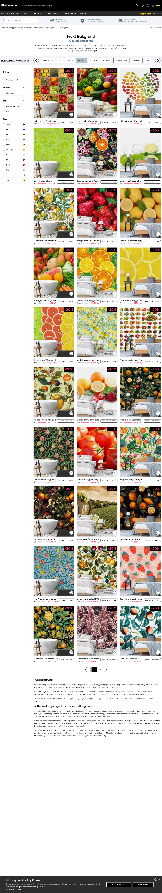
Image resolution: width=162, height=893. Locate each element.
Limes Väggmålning (43, 181)
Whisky (136, 60)
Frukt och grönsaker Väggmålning (136, 360)
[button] (54, 889)
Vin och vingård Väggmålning (90, 539)
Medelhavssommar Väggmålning (92, 360)
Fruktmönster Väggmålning (46, 479)
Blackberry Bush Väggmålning (91, 659)
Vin (147, 60)
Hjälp (83, 14)
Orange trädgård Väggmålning (91, 181)
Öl (60, 60)
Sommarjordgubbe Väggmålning (135, 599)
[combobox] (155, 879)
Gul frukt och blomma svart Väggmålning (53, 659)
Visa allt (48, 60)
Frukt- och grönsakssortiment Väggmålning (97, 121)
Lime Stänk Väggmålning (131, 181)
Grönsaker (121, 60)
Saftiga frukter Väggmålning (47, 420)
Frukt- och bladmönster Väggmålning (137, 659)
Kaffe (70, 60)
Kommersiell (52, 14)
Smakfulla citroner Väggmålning (135, 240)
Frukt (81, 60)
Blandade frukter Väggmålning (91, 420)
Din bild (37, 14)
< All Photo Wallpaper (154, 28)
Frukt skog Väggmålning (131, 420)
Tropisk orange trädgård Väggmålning (138, 479)
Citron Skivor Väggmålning (132, 300)
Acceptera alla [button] (119, 885)
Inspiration (69, 14)
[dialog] (81, 884)
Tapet (25, 14)
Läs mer (42, 887)
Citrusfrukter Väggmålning (89, 300)
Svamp (106, 60)
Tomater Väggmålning (87, 479)
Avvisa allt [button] (143, 885)
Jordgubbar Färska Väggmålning (92, 240)
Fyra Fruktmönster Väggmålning (48, 599)
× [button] (159, 879)
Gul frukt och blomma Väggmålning (50, 240)
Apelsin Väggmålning (130, 539)
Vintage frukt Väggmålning (46, 539)
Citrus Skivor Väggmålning (46, 360)
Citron (94, 60)
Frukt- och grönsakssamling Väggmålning (53, 121)
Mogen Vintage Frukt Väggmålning (93, 599)
